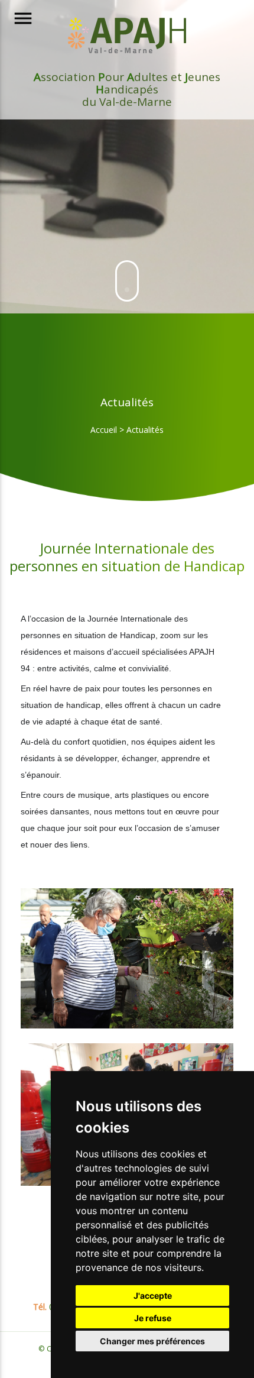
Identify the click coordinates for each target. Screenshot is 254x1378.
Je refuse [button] (152, 1318)
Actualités (145, 429)
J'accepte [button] (152, 1295)
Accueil (103, 429)
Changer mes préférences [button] (152, 1341)
